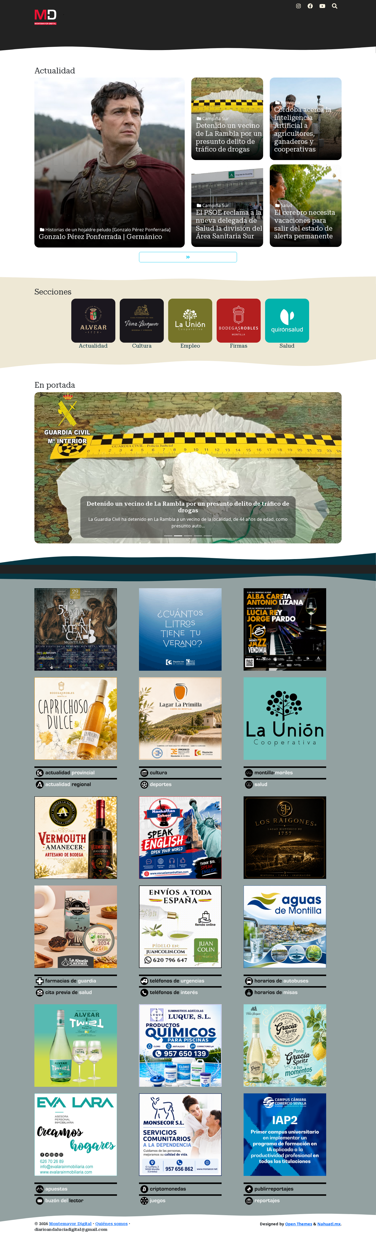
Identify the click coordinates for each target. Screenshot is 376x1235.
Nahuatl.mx (328, 1223)
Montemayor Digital (70, 1224)
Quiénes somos (111, 1224)
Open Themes (298, 1223)
